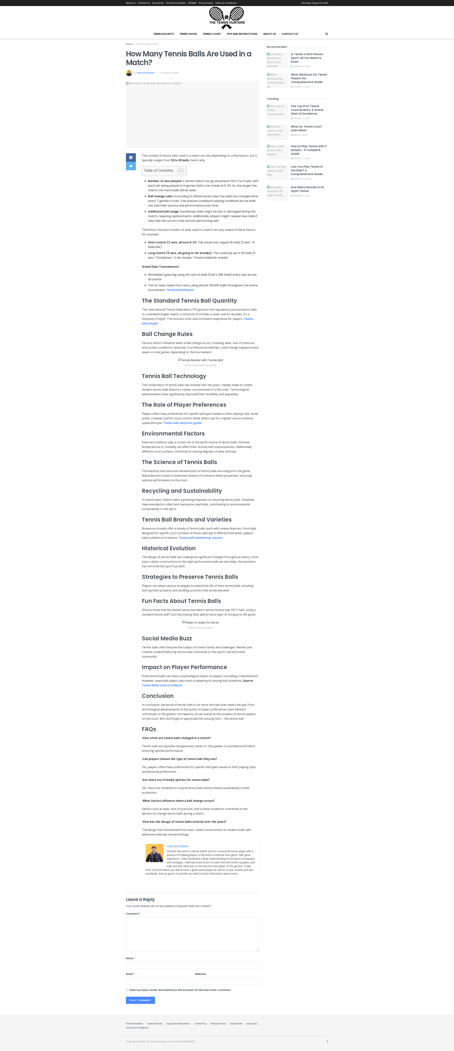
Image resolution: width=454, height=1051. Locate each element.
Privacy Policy (206, 2)
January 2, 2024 (301, 66)
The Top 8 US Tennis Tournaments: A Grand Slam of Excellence (307, 109)
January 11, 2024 (170, 73)
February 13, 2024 (301, 178)
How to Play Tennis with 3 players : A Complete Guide (308, 150)
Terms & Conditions (226, 2)
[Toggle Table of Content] (179, 171)
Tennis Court (212, 34)
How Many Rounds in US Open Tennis (307, 189)
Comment (133, 913)
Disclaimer (158, 2)
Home (129, 44)
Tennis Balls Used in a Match (162, 685)
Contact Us (144, 2)
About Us (130, 2)
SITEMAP (192, 2)
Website (200, 974)
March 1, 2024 (300, 135)
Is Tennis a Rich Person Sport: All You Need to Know (307, 58)
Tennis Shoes (188, 34)
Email (130, 974)
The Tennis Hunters (176, 2)
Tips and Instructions (242, 34)
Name (131, 958)
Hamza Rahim (146, 73)
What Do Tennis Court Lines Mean (306, 128)
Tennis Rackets (163, 34)
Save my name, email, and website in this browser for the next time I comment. (180, 990)
